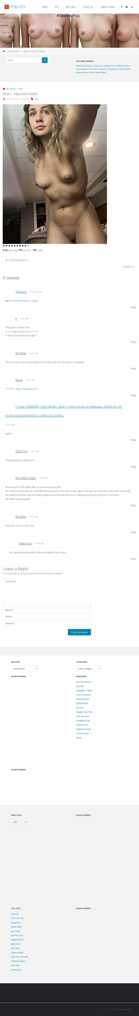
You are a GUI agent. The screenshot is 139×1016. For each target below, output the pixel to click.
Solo (20, 88)
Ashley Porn (109, 65)
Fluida (118, 1009)
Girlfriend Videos (18, 961)
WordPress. (128, 1009)
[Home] (4, 51)
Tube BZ (15, 914)
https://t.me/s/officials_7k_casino (21, 300)
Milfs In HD (15, 944)
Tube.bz (103, 69)
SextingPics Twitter (84, 690)
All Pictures (14, 51)
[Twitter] (126, 7)
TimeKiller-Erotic (83, 720)
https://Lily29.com (21, 331)
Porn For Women (83, 694)
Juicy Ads (80, 686)
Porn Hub (15, 965)
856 (37, 98)
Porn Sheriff (124, 69)
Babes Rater (101, 72)
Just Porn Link (17, 935)
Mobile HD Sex (17, 939)
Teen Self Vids (17, 918)
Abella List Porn (82, 699)
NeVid (78, 737)
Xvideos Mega (17, 952)
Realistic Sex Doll (83, 729)
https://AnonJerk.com (26, 388)
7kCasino (21, 291)
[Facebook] (122, 7)
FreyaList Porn (82, 724)
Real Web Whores (84, 65)
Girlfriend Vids (122, 65)
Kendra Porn (16, 969)
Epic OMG (15, 948)
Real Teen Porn (82, 716)
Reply (133, 307)
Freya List (98, 65)
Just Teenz (15, 931)
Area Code (16, 815)
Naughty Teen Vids (84, 712)
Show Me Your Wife (85, 72)
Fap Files (79, 707)
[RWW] (131, 7)
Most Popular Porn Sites (87, 69)
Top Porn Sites (82, 733)
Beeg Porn (113, 69)
